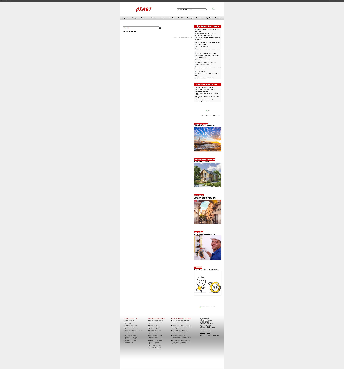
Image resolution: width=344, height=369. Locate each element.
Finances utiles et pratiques (156, 343)
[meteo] (208, 110)
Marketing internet (154, 342)
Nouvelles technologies (131, 335)
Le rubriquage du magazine (179, 333)
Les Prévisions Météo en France (180, 320)
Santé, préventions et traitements (133, 330)
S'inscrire (331, 1)
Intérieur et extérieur (130, 333)
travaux (208, 333)
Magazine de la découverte (156, 322)
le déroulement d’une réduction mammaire (208, 42)
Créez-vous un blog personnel (180, 332)
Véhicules (199, 18)
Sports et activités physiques (132, 328)
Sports (153, 18)
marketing (209, 329)
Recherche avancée (129, 31)
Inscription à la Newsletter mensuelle (181, 337)
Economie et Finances (131, 340)
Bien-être (181, 18)
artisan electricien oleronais (204, 234)
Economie (218, 18)
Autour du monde (129, 320)
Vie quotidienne (129, 342)
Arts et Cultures (129, 323)
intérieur (209, 334)
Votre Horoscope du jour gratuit (180, 323)
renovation (202, 333)
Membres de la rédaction (206, 320)
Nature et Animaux (130, 322)
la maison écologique (201, 161)
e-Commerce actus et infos (156, 338)
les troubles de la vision (203, 60)
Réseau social (4, 1)
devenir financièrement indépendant (206, 269)
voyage (201, 326)
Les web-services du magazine (180, 338)
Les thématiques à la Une (178, 335)
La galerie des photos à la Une (180, 328)
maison (208, 330)
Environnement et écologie (156, 320)
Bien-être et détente (130, 332)
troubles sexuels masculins (204, 64)
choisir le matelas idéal (203, 46)
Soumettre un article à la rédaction (181, 340)
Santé (172, 18)
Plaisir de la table (153, 332)
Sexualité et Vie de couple (156, 333)
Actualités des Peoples (155, 347)
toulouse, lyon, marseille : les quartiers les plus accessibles (205, 197)
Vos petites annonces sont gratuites (181, 325)
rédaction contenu (211, 328)
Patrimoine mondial (154, 325)
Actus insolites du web (155, 345)
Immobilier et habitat (154, 327)
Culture (143, 18)
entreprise (202, 331)
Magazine (125, 18)
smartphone (202, 329)
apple (201, 330)
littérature (209, 326)
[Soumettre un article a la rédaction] (208, 306)
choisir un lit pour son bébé (203, 98)
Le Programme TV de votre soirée (181, 322)
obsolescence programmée (213, 335)
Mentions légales (204, 319)
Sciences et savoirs (154, 323)
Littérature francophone (131, 325)
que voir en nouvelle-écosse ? (204, 126)
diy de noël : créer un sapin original (206, 53)
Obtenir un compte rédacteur (207, 323)
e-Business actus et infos (156, 340)
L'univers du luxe (153, 337)
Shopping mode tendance (155, 335)
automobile (202, 328)
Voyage (134, 18)
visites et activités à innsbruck (205, 77)
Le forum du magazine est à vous (180, 330)
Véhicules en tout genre (131, 337)
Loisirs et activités (130, 327)
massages (202, 327)
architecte (202, 335)
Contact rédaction (205, 321)
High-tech (209, 18)
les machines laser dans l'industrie (206, 62)
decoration (202, 334)
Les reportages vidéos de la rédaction (182, 327)
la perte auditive (201, 71)
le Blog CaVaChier (217, 115)
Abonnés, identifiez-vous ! (179, 343)
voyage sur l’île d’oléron (202, 88)
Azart (143, 9)
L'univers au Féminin (154, 328)
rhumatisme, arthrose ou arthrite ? (204, 96)
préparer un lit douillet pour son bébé (205, 100)
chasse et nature (201, 44)
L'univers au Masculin (155, 330)
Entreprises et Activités (131, 338)
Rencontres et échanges (155, 348)
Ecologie (190, 18)
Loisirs (162, 18)
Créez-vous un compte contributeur (181, 342)
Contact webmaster (205, 322)
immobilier (209, 331)
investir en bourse (211, 327)
